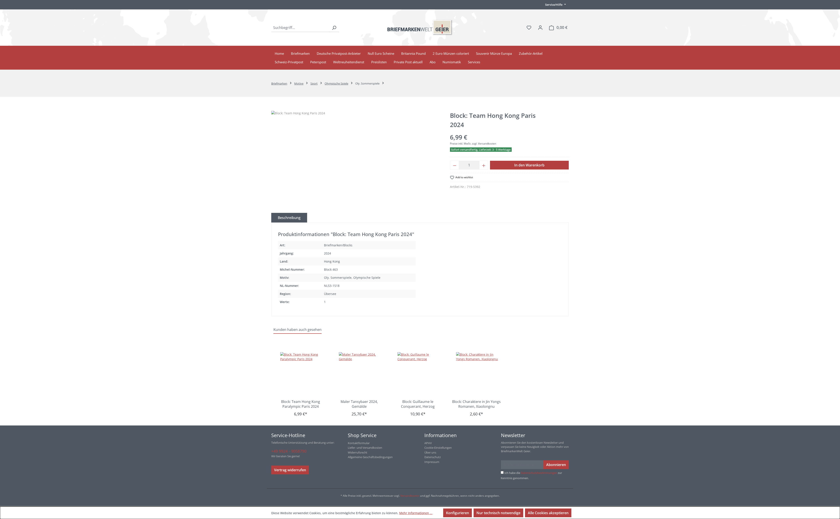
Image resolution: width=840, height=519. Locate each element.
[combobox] (300, 27)
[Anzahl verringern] (454, 165)
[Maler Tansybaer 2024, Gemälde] (361, 374)
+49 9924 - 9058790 (288, 451)
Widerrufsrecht (357, 452)
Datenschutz (432, 457)
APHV (428, 443)
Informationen (440, 435)
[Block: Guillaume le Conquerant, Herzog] (420, 374)
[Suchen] (334, 27)
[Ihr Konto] (540, 27)
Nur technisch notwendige (498, 512)
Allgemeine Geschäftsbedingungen (370, 457)
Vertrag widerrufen (290, 470)
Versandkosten (409, 496)
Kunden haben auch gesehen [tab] (297, 329)
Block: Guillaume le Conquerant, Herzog (418, 404)
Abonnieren (556, 464)
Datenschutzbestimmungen (539, 473)
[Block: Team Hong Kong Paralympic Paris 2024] (302, 374)
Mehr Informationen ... (415, 513)
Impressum (431, 462)
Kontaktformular (359, 443)
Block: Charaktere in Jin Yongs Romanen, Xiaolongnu (476, 404)
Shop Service (362, 435)
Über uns (430, 452)
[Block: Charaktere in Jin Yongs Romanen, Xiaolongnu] (478, 374)
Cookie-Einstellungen (438, 448)
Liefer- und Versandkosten (365, 448)
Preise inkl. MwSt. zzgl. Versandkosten (473, 143)
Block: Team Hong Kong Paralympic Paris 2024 (300, 404)
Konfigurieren (457, 512)
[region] (356, 158)
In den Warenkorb (529, 165)
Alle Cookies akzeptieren (548, 512)
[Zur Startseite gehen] (420, 27)
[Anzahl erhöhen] (483, 165)
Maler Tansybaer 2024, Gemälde (359, 404)
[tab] (289, 217)
